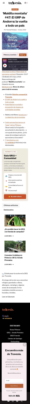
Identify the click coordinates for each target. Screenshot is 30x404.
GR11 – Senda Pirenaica (15, 333)
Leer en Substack (8, 297)
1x (12, 66)
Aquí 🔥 (22, 55)
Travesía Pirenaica (11, 30)
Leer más (9, 236)
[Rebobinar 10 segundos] (9, 66)
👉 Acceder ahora (15, 196)
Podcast (15, 9)
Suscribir (15, 69)
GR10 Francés (15, 335)
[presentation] (15, 220)
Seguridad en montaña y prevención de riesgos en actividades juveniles (14, 107)
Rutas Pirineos (15, 330)
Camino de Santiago (15, 338)
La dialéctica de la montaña (15, 117)
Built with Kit (14, 395)
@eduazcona (7, 87)
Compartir (23, 69)
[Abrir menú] (4, 2)
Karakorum (22, 115)
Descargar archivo (8, 72)
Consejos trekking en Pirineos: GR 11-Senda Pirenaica (13, 257)
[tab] (11, 205)
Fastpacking (15, 341)
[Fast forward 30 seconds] (16, 66)
